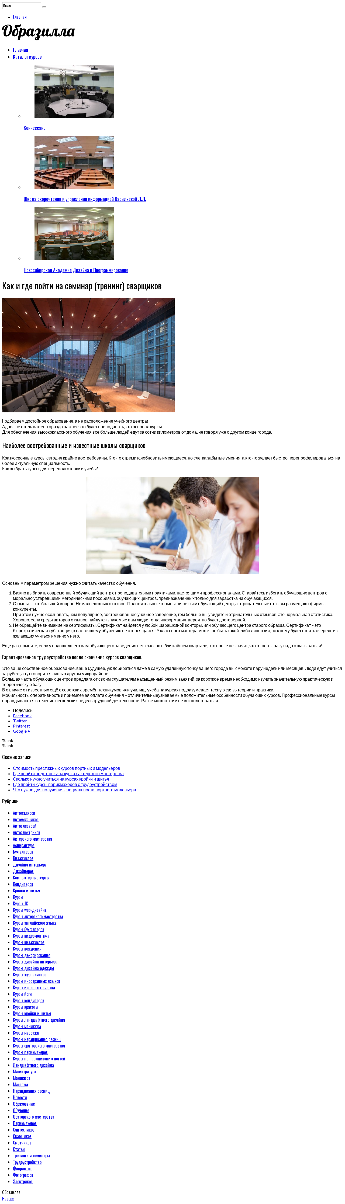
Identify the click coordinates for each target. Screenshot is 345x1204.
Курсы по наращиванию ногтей (39, 1058)
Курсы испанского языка (34, 987)
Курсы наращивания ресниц (37, 1039)
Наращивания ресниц (31, 1091)
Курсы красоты (25, 1007)
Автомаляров (24, 813)
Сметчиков (22, 1142)
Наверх (8, 1198)
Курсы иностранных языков (36, 981)
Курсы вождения (27, 948)
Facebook (22, 715)
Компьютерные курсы (31, 877)
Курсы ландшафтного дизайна (39, 1020)
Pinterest (21, 725)
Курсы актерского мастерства (38, 916)
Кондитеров (23, 884)
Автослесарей (24, 826)
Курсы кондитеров (28, 1000)
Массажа (20, 1084)
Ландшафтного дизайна (33, 1065)
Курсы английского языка (35, 923)
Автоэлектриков (26, 832)
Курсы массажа (26, 1032)
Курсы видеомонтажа (31, 935)
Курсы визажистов (28, 942)
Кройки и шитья (26, 890)
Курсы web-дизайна (30, 910)
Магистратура (24, 1071)
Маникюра (21, 1078)
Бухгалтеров (23, 851)
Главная (20, 16)
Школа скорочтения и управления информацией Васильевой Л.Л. (85, 198)
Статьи (19, 1149)
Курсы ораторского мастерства (39, 1045)
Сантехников (23, 1129)
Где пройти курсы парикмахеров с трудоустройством (65, 784)
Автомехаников (26, 819)
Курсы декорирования (31, 955)
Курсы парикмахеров (30, 1052)
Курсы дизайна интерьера (35, 961)
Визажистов (23, 858)
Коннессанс (35, 127)
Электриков (23, 1181)
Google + (21, 730)
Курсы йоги (22, 994)
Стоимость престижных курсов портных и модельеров (66, 768)
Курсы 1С (20, 903)
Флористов (22, 1168)
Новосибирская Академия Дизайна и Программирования (76, 269)
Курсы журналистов (29, 974)
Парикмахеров (25, 1123)
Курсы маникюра (27, 1026)
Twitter (20, 720)
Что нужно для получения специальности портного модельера (74, 789)
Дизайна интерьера (30, 864)
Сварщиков (22, 1136)
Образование (24, 1104)
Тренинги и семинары (31, 1155)
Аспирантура (23, 845)
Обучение (21, 1110)
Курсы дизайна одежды (33, 968)
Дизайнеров (23, 871)
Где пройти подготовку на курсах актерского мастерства (68, 773)
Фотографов (23, 1175)
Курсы (18, 897)
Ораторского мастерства (33, 1116)
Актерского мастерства (32, 839)
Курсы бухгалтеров (28, 929)
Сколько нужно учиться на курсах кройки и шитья (61, 778)
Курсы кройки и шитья (32, 1013)
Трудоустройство (27, 1162)
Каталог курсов (27, 56)
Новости (20, 1097)
